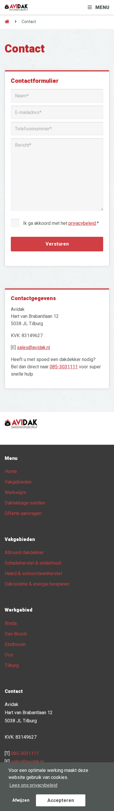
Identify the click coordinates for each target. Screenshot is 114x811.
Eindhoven (15, 644)
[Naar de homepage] (7, 22)
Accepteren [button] (60, 800)
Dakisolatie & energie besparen (37, 584)
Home (11, 471)
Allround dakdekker (24, 552)
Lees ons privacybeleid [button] (33, 785)
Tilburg (12, 665)
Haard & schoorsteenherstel (33, 573)
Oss (9, 654)
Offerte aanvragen (23, 513)
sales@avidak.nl (33, 347)
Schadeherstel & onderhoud (33, 563)
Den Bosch (16, 633)
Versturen (57, 244)
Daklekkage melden (25, 503)
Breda (11, 623)
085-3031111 (64, 366)
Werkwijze (15, 492)
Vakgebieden (18, 482)
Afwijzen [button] (21, 800)
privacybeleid (82, 223)
